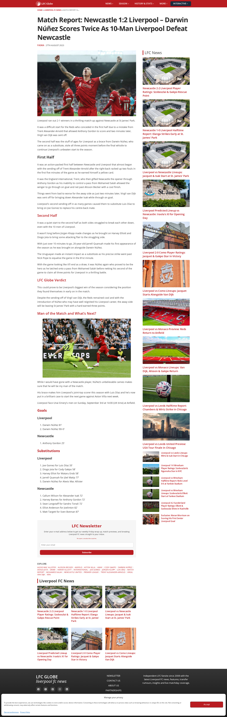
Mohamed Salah (54, 572)
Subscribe (86, 552)
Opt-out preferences (11, 712)
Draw (52, 569)
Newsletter (113, 675)
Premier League (91, 572)
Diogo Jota (42, 569)
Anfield (78, 567)
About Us (113, 685)
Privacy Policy (25, 712)
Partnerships (113, 690)
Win (49, 574)
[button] (109, 3)
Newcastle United (73, 572)
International (81, 569)
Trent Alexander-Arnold (113, 572)
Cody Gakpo (110, 567)
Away (99, 567)
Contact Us (113, 680)
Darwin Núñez (125, 567)
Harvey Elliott (64, 569)
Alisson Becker (65, 567)
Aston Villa (89, 567)
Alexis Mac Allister (46, 567)
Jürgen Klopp (108, 569)
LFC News (153, 52)
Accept (207, 704)
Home (39, 10)
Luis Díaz (121, 569)
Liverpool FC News (52, 10)
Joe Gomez (95, 569)
